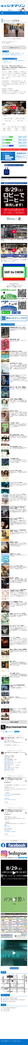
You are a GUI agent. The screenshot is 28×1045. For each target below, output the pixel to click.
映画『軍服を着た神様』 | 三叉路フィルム (13, 737)
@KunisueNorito (7, 795)
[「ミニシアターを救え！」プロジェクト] (14, 272)
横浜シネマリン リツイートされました (16, 750)
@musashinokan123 (8, 761)
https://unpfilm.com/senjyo (10, 799)
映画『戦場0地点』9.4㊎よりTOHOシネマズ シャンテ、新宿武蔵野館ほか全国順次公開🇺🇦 (15, 778)
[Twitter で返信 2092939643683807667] (5, 747)
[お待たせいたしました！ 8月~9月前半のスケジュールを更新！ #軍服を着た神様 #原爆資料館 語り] (14, 926)
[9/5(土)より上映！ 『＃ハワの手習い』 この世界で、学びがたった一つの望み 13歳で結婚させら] (14, 900)
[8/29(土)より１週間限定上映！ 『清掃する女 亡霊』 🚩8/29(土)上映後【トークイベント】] (14, 953)
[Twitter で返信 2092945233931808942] (5, 772)
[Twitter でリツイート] (7, 735)
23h (12, 739)
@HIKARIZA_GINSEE (9, 769)
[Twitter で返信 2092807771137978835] (5, 836)
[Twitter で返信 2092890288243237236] (5, 804)
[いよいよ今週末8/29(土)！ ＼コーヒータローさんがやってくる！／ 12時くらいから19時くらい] (14, 873)
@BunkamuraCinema (9, 763)
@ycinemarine (7, 766)
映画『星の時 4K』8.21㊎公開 (11, 752)
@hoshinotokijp (23, 752)
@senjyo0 (6, 780)
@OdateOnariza (7, 758)
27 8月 (11, 780)
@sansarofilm (7, 739)
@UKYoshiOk (7, 826)
